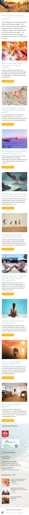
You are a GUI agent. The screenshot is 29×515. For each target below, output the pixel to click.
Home (7, 513)
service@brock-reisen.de (12, 470)
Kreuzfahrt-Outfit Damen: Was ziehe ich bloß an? (13, 322)
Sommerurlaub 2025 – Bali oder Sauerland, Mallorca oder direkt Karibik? (13, 110)
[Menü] (26, 2)
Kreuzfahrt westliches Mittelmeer (16, 497)
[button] (2, 512)
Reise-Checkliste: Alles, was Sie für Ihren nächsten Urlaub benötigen (14, 195)
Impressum (13, 513)
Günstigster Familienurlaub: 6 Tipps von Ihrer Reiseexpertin (12, 236)
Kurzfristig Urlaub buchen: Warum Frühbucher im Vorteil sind (14, 152)
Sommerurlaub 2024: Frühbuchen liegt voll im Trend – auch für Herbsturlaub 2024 (14, 278)
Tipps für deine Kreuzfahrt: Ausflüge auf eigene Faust (11, 363)
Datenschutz (20, 513)
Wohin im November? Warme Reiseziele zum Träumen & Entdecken (12, 65)
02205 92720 (10, 468)
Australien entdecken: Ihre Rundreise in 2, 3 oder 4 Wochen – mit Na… (19, 489)
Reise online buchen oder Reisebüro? (11, 405)
